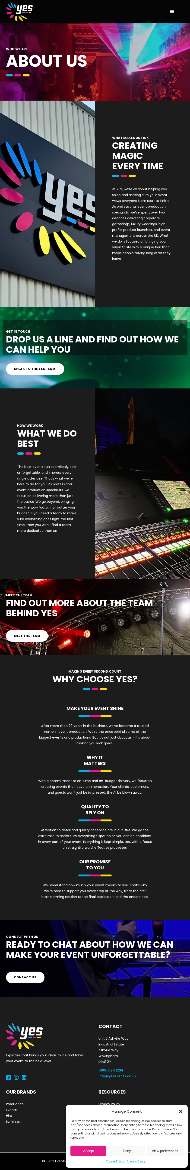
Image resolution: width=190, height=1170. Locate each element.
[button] (180, 1111)
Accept (88, 1151)
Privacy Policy (136, 1161)
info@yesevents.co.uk (117, 1076)
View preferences (165, 1151)
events (38, 466)
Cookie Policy (115, 1161)
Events (11, 1110)
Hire (9, 1115)
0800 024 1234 (110, 1070)
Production (15, 1104)
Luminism (14, 1121)
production (36, 490)
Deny (127, 1151)
